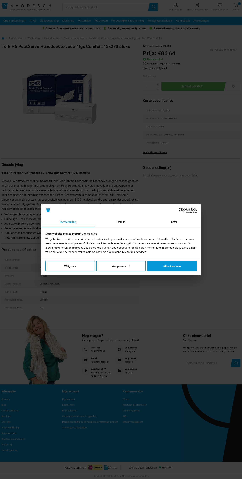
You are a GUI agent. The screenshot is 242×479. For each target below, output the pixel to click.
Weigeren (70, 266)
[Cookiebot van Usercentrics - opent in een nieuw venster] (181, 210)
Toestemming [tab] (67, 221)
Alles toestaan (172, 266)
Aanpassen (119, 266)
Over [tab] (174, 221)
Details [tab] (121, 221)
